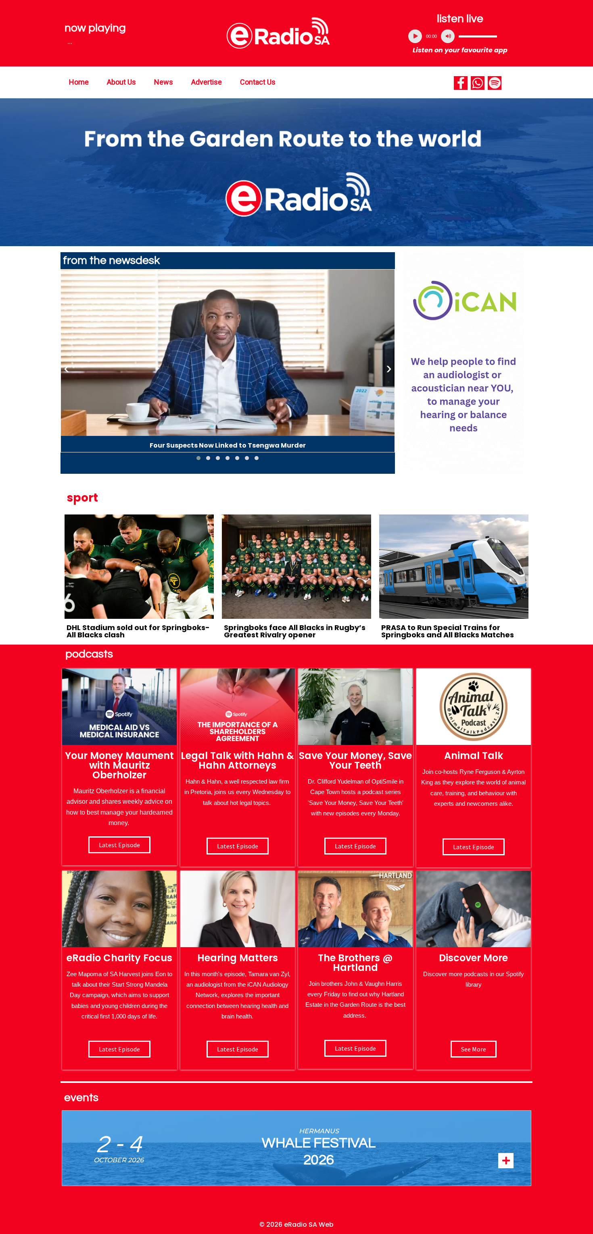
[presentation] (67, 368)
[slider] (478, 36)
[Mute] (448, 36)
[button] (198, 458)
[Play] (415, 36)
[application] (460, 36)
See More (473, 1049)
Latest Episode (355, 846)
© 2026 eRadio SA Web (296, 1224)
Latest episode (119, 845)
